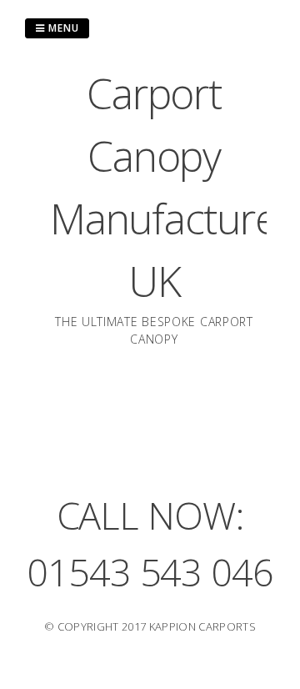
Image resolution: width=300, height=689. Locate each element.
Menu (62, 28)
